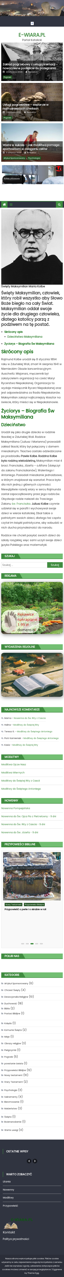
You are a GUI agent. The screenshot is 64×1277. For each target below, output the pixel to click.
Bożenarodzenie (12, 1121)
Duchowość (10, 1003)
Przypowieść (10, 1206)
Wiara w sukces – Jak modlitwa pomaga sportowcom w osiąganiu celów (31, 147)
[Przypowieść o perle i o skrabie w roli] (32, 876)
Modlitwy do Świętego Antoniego (34, 731)
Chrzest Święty (12, 990)
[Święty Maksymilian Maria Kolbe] (32, 247)
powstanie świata (13, 1063)
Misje (7, 1036)
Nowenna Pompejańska (15, 808)
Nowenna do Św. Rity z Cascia (30, 718)
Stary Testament (13, 1081)
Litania (7, 1181)
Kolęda (8, 1023)
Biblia (7, 1008)
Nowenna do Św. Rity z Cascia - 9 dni (23, 824)
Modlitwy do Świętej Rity (26, 724)
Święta (7, 1116)
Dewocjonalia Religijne (16, 996)
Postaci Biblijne (12, 1013)
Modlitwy (8, 1197)
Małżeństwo (10, 1108)
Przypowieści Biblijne (34, 904)
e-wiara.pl (32, 34)
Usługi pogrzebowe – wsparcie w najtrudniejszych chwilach (26, 106)
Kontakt (9, 1232)
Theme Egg (33, 1273)
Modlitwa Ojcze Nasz (13, 764)
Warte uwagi (11, 1130)
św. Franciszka (21, 504)
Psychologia (34, 158)
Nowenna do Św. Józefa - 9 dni (19, 832)
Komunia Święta (13, 1030)
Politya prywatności (16, 1239)
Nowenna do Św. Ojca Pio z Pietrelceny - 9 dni (28, 816)
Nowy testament (13, 904)
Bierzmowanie (11, 1101)
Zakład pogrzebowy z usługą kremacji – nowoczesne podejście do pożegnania (30, 66)
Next (35, 1161)
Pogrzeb (7, 77)
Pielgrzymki (10, 1050)
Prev (29, 1161)
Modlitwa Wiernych (13, 772)
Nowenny (8, 1189)
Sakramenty (11, 1096)
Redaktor (33, 72)
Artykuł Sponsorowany (14, 158)
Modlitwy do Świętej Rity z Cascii (20, 780)
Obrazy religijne (12, 1043)
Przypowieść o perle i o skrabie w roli (25, 909)
